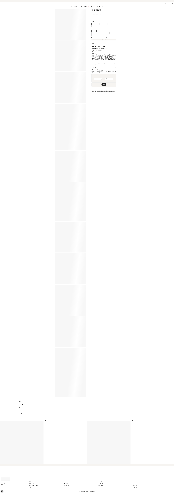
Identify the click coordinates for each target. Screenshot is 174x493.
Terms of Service (101, 485)
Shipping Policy (100, 481)
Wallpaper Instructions (32, 483)
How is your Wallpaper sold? (22, 404)
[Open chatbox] (2, 491)
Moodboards (66, 487)
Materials (65, 479)
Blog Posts (65, 488)
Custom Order (31, 481)
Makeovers (65, 481)
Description (93, 43)
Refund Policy (100, 479)
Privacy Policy (100, 483)
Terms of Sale (93, 67)
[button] (75, 6)
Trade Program (66, 485)
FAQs (30, 479)
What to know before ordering (23, 401)
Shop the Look (66, 483)
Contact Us (31, 488)
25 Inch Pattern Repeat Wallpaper (96, 9)
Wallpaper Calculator (32, 487)
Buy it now (104, 39)
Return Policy (20, 413)
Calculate (104, 84)
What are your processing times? (23, 407)
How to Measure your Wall (33, 485)
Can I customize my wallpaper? (23, 410)
